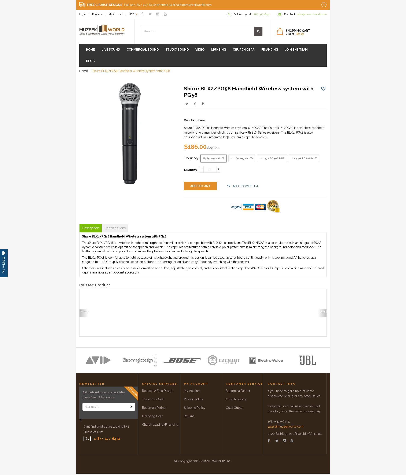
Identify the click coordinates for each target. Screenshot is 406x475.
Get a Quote (234, 407)
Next (322, 311)
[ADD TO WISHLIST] (323, 88)
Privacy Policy (193, 399)
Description (90, 228)
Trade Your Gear (153, 399)
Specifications (115, 228)
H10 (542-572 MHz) (242, 158)
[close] (324, 5)
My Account (115, 14)
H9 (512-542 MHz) (213, 158)
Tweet (186, 104)
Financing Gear (152, 416)
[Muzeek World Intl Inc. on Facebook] (142, 14)
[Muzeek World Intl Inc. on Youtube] (165, 14)
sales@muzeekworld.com (285, 426)
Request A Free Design (157, 390)
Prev (84, 311)
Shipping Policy (194, 407)
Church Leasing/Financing (160, 424)
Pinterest (203, 104)
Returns (189, 416)
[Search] (258, 31)
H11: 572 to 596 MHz (272, 158)
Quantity (190, 170)
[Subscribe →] (131, 407)
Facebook (195, 104)
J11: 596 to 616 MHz (304, 158)
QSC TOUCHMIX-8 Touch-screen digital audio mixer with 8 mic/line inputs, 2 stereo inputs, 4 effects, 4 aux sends (107, 321)
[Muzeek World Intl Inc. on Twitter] (150, 14)
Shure (200, 120)
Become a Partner (154, 407)
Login (82, 14)
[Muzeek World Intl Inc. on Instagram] (157, 14)
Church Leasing (236, 399)
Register (97, 14)
